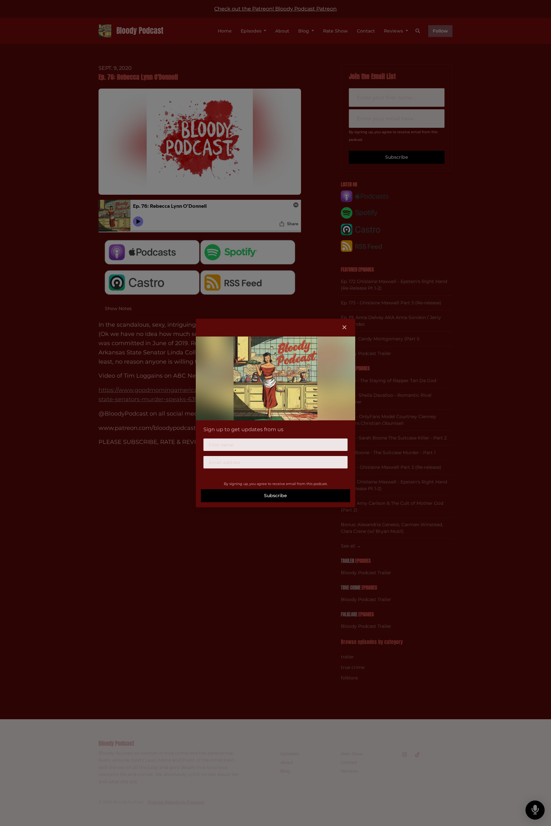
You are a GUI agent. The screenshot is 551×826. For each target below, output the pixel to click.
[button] (344, 327)
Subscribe (275, 495)
